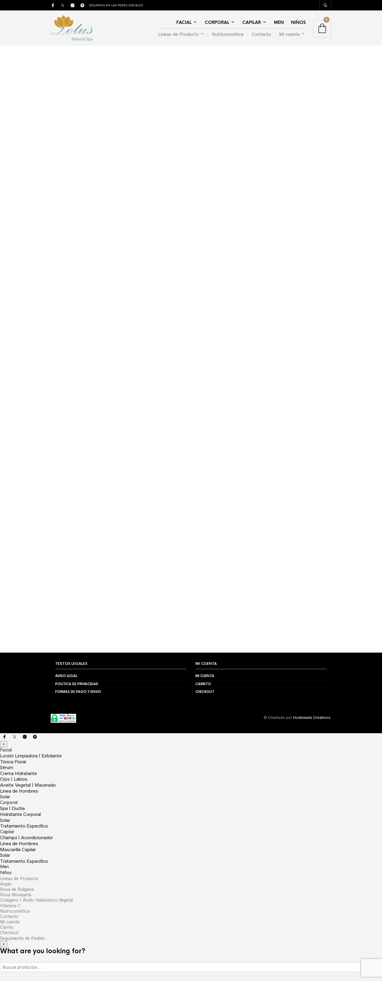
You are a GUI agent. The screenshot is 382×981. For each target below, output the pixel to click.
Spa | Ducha (12, 808)
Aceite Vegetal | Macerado (28, 785)
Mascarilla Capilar (18, 849)
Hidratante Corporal (20, 814)
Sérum (6, 767)
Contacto (261, 34)
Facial (184, 22)
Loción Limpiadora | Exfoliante (31, 755)
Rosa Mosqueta (15, 894)
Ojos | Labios (13, 779)
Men (279, 22)
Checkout (204, 692)
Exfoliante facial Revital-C (90, 560)
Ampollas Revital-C (82, 535)
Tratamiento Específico (24, 825)
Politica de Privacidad (76, 684)
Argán (6, 884)
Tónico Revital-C (79, 548)
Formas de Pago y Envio (78, 692)
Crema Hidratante (18, 773)
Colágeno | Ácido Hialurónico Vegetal (36, 900)
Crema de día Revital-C (86, 510)
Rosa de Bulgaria (17, 889)
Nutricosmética (228, 34)
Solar (5, 796)
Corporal (217, 22)
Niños (298, 22)
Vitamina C (10, 905)
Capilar (251, 22)
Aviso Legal (66, 676)
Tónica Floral (13, 761)
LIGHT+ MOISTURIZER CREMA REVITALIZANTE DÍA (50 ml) (223, 357)
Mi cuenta (289, 34)
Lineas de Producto (178, 34)
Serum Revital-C (79, 523)
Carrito (203, 684)
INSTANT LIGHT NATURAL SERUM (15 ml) (85, 354)
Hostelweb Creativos (311, 717)
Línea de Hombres (19, 843)
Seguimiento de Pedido (22, 938)
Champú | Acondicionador (26, 837)
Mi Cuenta (204, 676)
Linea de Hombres (19, 791)
